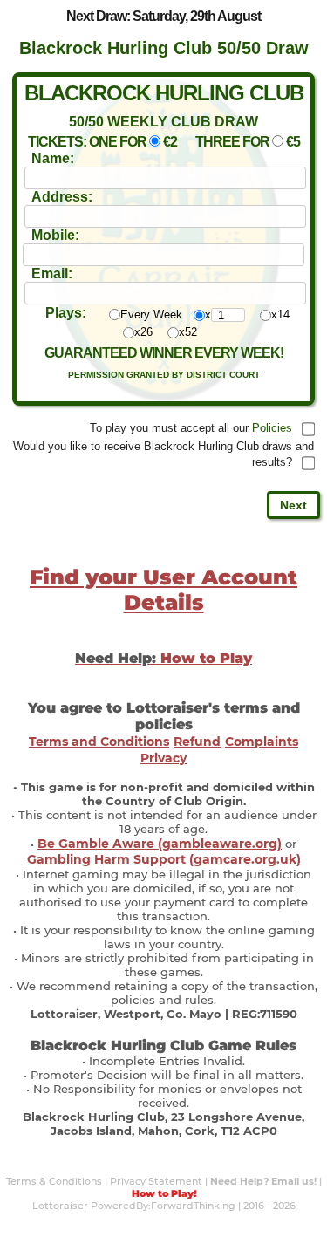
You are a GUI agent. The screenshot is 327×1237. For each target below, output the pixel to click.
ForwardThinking (193, 1205)
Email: (51, 273)
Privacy (163, 758)
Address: (61, 196)
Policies (272, 428)
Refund (197, 741)
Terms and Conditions (99, 741)
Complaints (261, 741)
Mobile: (55, 235)
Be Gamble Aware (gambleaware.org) (159, 843)
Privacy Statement (156, 1181)
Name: (52, 158)
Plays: (65, 312)
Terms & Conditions (54, 1181)
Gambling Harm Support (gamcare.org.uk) (164, 859)
